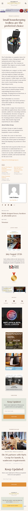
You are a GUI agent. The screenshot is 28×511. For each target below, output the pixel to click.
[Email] (11, 205)
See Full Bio (13, 200)
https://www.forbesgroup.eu (10, 160)
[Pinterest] (8, 205)
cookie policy (16, 502)
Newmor (5, 222)
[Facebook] (2, 205)
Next (24, 448)
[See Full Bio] (17, 200)
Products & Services (14, 16)
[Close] (22, 498)
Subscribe (14, 416)
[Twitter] (5, 205)
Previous (4, 448)
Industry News (8, 451)
